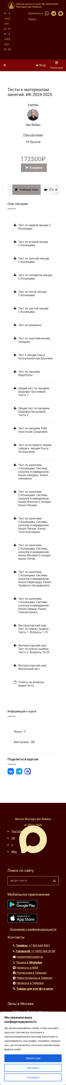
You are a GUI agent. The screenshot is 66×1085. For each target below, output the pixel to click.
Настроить (33, 1067)
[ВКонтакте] (11, 771)
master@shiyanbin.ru (30, 957)
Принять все (33, 1058)
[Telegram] (19, 771)
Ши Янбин (33, 125)
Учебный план (28, 189)
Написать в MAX (27, 967)
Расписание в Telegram (32, 972)
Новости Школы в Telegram (34, 978)
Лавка (32, 19)
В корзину (36, 167)
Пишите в (29, 962)
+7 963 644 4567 (39, 945)
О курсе (54, 189)
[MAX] (27, 771)
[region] (33, 1048)
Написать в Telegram (30, 983)
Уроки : (19, 731)
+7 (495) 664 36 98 (43, 951)
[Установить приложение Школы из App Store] (22, 921)
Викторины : (22, 742)
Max (14, 851)
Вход (42, 65)
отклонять (33, 1077)
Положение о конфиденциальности (33, 929)
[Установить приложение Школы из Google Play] (22, 908)
